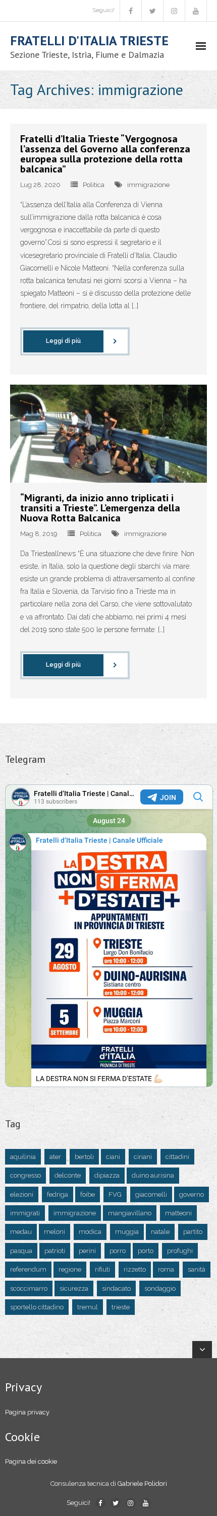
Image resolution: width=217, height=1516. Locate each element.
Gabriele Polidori (142, 1483)
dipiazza (107, 1175)
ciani (113, 1157)
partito (192, 1231)
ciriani (143, 1157)
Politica (93, 185)
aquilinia (23, 1157)
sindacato (116, 1288)
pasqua (21, 1251)
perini (87, 1251)
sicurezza (74, 1288)
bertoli (84, 1157)
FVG (115, 1194)
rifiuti (102, 1269)
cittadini (177, 1157)
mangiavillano (129, 1213)
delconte (68, 1175)
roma (166, 1269)
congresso (25, 1175)
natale (160, 1231)
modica (90, 1231)
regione (70, 1269)
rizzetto (135, 1269)
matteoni (178, 1213)
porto (145, 1251)
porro (118, 1251)
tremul (87, 1307)
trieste (121, 1307)
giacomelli (151, 1194)
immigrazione (148, 185)
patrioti (54, 1251)
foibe (87, 1194)
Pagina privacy (27, 1412)
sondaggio (160, 1288)
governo (191, 1194)
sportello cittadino (37, 1307)
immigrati (25, 1213)
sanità (196, 1269)
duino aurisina (153, 1175)
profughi (180, 1251)
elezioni (21, 1194)
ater (55, 1157)
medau (21, 1231)
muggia (127, 1231)
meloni (54, 1231)
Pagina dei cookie (31, 1461)
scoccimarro (28, 1288)
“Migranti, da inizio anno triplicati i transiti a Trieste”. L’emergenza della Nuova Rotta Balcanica (100, 507)
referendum (28, 1269)
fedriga (57, 1194)
